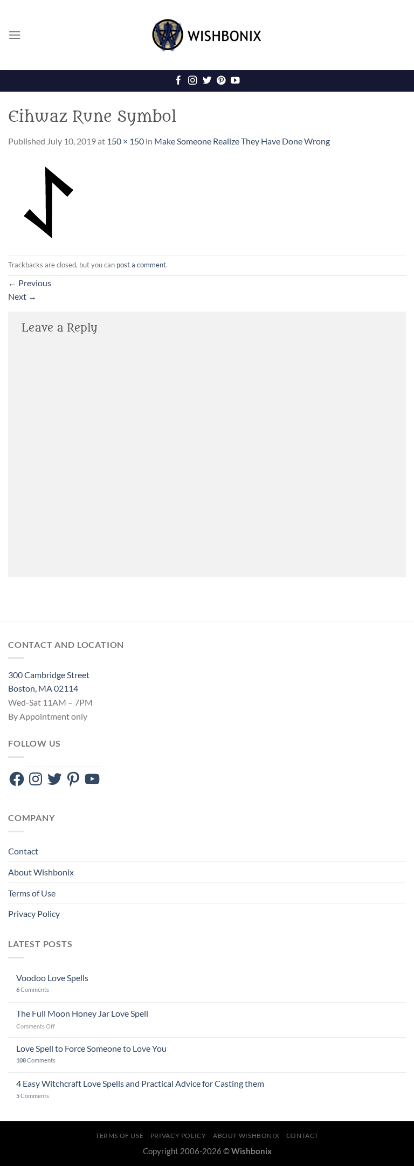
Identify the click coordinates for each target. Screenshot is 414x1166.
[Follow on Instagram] (192, 81)
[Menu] (15, 35)
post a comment (141, 264)
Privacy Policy (34, 913)
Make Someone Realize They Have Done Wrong (242, 141)
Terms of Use (32, 893)
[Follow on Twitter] (207, 81)
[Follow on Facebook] (178, 81)
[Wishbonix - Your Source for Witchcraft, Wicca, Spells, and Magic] (207, 35)
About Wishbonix (41, 872)
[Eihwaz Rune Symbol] (48, 201)
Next (22, 296)
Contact (23, 851)
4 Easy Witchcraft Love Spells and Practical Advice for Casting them (140, 1083)
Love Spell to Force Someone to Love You (91, 1048)
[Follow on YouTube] (235, 81)
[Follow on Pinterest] (221, 81)
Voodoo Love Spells (52, 977)
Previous (29, 283)
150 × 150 (125, 141)
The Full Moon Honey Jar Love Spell (82, 1013)
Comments (32, 989)
